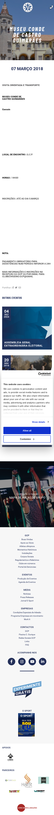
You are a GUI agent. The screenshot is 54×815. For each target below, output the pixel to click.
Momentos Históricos (27, 550)
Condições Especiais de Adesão (27, 612)
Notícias (27, 594)
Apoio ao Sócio (27, 543)
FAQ (27, 645)
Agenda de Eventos (27, 582)
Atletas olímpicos (27, 546)
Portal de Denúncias (27, 567)
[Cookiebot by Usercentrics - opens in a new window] (38, 374)
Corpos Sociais (27, 557)
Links (27, 641)
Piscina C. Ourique (27, 634)
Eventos (27, 575)
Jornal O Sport (27, 601)
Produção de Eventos (27, 579)
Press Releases (27, 597)
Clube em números (27, 563)
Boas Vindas (27, 539)
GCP (27, 631)
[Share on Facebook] (13, 287)
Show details (38, 422)
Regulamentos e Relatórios (27, 560)
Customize (25, 439)
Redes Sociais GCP (27, 638)
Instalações (27, 553)
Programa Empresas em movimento (27, 616)
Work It (27, 619)
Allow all (27, 430)
